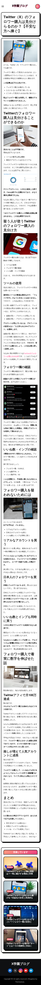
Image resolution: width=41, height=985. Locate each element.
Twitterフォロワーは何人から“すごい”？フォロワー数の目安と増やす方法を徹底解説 (20, 922)
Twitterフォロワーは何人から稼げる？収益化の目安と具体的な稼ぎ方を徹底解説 (20, 897)
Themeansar (19, 982)
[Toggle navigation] (2, 6)
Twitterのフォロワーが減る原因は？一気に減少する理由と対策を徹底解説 (20, 873)
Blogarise (31, 979)
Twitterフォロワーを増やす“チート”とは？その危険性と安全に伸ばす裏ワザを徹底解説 (20, 946)
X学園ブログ (20, 6)
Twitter (10, 867)
